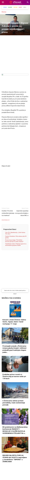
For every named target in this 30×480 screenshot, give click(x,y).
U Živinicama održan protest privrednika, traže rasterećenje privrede (13, 403)
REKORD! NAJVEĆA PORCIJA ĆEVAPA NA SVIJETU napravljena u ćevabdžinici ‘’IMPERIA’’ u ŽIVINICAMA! (14, 458)
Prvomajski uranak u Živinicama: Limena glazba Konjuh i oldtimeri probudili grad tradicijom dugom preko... (14, 349)
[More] (24, 38)
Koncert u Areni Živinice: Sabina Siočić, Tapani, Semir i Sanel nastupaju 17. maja (14, 322)
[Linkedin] (20, 38)
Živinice (4, 12)
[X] (9, 38)
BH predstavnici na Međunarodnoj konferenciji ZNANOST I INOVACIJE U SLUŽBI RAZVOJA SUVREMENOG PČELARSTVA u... (14, 430)
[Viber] (13, 38)
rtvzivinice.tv (6, 220)
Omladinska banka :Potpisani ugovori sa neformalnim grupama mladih (15, 244)
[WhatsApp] (16, 38)
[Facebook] (5, 38)
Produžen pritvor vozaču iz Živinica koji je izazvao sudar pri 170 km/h (14, 376)
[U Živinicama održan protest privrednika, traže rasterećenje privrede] (15, 390)
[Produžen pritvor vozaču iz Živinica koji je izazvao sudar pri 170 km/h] (15, 364)
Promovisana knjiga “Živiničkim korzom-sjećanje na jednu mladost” (14, 240)
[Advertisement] (15, 56)
